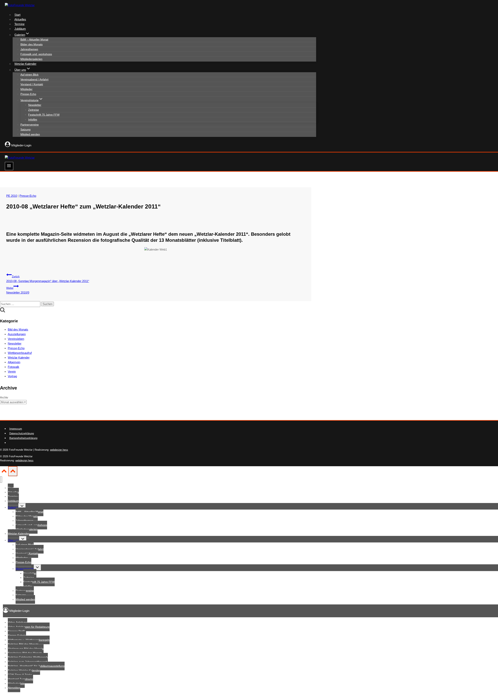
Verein (12, 371)
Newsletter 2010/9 (17, 290)
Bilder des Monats (31, 44)
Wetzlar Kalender (19, 357)
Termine (19, 24)
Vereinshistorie (25, 568)
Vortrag (12, 376)
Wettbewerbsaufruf (20, 352)
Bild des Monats (18, 329)
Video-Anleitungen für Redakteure (29, 626)
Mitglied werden (30, 134)
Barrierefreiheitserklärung (23, 438)
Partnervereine (29, 124)
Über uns (13, 540)
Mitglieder (26, 89)
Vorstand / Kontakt (31, 84)
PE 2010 (11, 195)
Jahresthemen (29, 49)
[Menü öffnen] (9, 166)
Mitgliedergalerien (31, 59)
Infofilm (32, 119)
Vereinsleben (16, 338)
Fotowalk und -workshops (36, 54)
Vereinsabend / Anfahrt (34, 79)
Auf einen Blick (29, 74)
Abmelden (14, 687)
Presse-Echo (28, 94)
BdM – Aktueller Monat (34, 39)
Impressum (15, 428)
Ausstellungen (17, 334)
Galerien (13, 507)
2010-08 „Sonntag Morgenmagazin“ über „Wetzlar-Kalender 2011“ (47, 279)
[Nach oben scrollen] (4, 472)
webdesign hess (59, 449)
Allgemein (14, 362)
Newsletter (34, 104)
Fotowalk (13, 366)
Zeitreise (33, 109)
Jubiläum (20, 28)
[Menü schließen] (1, 479)
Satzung (25, 129)
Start (17, 14)
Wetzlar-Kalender (25, 63)
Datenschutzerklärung (21, 433)
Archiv (4, 397)
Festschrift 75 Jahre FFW (44, 114)
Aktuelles (20, 19)
